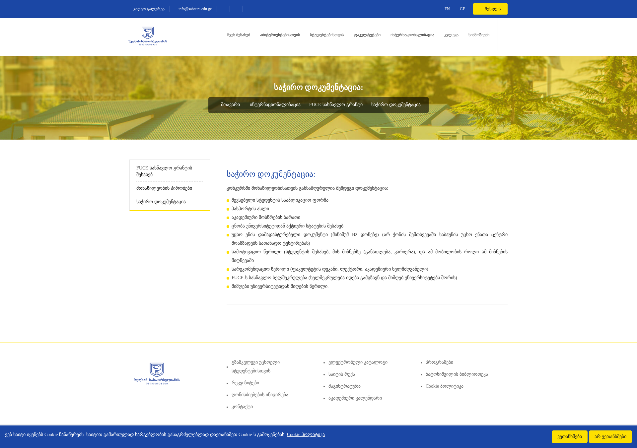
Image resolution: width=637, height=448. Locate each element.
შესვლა (492, 8)
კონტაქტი (242, 406)
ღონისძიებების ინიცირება (260, 394)
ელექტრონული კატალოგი (358, 362)
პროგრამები (439, 362)
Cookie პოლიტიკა (444, 386)
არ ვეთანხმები (610, 436)
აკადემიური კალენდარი (355, 398)
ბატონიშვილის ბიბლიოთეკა (457, 374)
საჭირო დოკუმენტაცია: (396, 104)
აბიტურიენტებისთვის (280, 34)
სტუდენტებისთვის (327, 34)
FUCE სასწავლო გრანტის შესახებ (164, 171)
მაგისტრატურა (344, 386)
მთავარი (230, 104)
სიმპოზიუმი (478, 34)
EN (447, 9)
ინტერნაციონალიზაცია (412, 34)
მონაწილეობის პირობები (164, 188)
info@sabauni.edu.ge (194, 9)
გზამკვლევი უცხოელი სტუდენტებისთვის (256, 366)
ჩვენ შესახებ (238, 34)
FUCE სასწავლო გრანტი (336, 104)
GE (462, 9)
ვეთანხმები (569, 436)
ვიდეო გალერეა (148, 9)
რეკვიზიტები (245, 382)
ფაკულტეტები (367, 34)
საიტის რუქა (341, 374)
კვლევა (451, 34)
